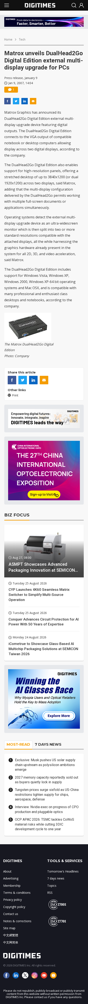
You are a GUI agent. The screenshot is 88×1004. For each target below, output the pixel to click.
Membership (12, 886)
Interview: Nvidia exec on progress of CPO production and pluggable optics (47, 809)
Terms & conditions (17, 893)
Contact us (10, 914)
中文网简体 (10, 942)
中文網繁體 (10, 935)
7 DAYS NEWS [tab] (48, 744)
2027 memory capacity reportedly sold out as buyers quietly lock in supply (46, 779)
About (7, 871)
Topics (51, 886)
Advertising (10, 878)
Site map (9, 928)
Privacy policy (12, 900)
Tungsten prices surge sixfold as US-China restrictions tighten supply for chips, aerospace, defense (47, 794)
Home (8, 39)
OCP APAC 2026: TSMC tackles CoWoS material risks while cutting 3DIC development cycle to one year (44, 824)
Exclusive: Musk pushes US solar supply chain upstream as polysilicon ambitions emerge (45, 765)
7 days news (55, 878)
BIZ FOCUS (16, 515)
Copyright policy (14, 907)
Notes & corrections (17, 921)
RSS (50, 893)
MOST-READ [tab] (18, 744)
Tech (22, 39)
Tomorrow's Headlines (63, 871)
